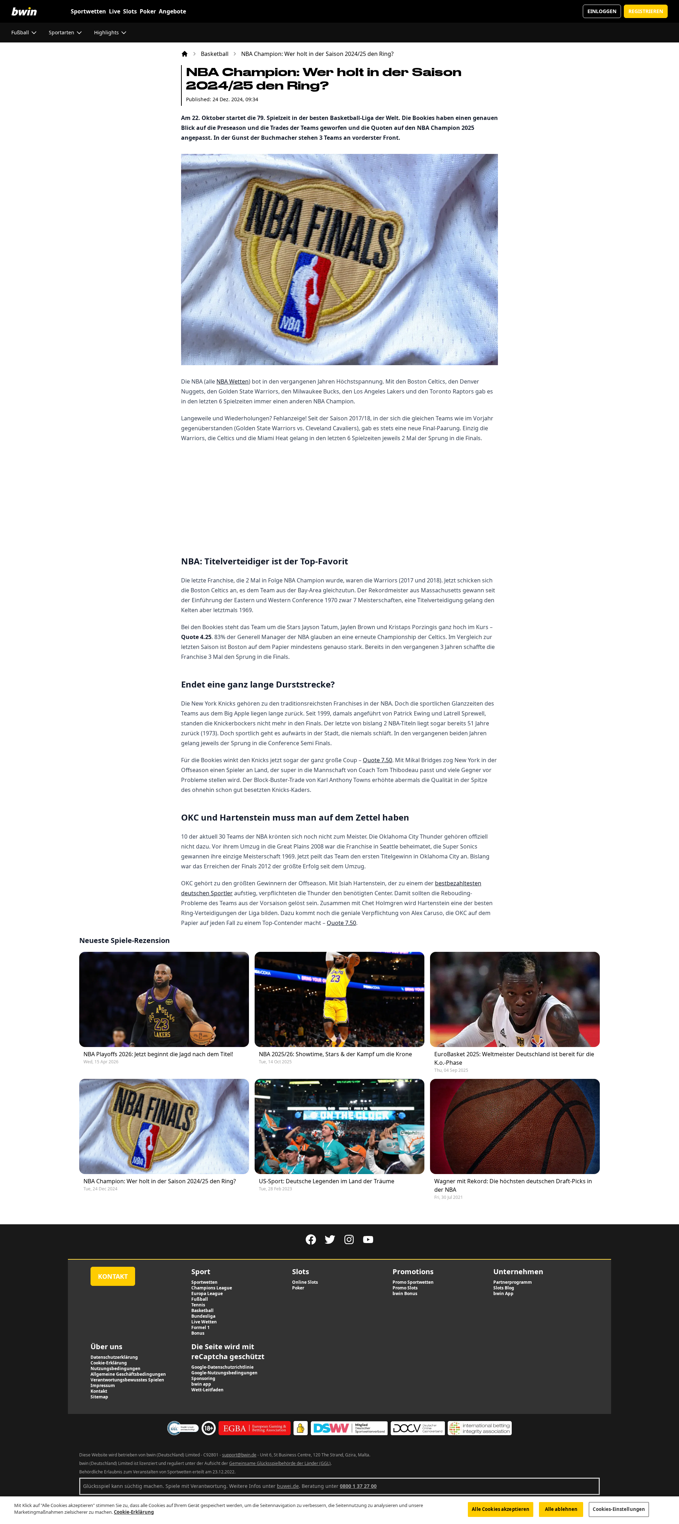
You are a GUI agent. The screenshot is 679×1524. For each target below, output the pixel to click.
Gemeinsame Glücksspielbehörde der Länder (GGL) (280, 1463)
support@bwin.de (239, 1455)
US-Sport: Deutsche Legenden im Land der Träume (326, 1181)
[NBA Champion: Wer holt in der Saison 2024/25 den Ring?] (164, 1126)
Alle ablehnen (561, 1509)
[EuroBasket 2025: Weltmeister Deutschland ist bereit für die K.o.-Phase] (515, 999)
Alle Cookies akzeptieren (500, 1509)
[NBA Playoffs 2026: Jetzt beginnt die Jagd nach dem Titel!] (164, 999)
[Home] (184, 53)
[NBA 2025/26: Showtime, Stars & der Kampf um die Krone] (339, 999)
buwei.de (288, 1486)
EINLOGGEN (601, 11)
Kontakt (113, 1276)
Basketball (214, 54)
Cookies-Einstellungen (619, 1509)
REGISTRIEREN (645, 11)
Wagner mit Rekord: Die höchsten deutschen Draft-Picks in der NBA (513, 1185)
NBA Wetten (232, 381)
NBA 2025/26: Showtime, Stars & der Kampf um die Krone (335, 1054)
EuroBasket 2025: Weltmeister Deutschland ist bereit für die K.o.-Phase (514, 1058)
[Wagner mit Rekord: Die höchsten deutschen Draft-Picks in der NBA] (515, 1126)
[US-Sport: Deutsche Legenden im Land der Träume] (339, 1126)
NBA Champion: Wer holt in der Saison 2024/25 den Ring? (159, 1181)
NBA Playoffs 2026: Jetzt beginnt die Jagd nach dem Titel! (158, 1054)
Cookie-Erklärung (134, 1512)
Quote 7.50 (377, 760)
